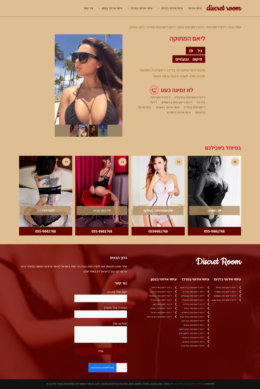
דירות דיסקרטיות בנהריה (161, 27)
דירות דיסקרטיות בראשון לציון (191, 333)
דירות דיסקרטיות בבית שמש (192, 287)
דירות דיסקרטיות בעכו (162, 304)
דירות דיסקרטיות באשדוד (225, 292)
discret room (224, 8)
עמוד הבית (235, 27)
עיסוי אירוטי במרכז (142, 8)
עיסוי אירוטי (195, 8)
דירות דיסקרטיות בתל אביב (192, 346)
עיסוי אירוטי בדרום (172, 8)
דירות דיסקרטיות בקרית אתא (159, 317)
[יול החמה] (214, 191)
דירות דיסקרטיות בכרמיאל (160, 296)
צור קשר (88, 8)
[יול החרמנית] (101, 191)
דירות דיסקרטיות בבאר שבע (224, 300)
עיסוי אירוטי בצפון (112, 8)
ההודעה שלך (119, 323)
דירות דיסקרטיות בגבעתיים (192, 296)
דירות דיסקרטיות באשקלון (225, 296)
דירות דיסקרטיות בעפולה (161, 308)
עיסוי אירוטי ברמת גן (179, 112)
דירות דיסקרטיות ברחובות (193, 337)
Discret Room (218, 262)
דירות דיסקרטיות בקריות (161, 312)
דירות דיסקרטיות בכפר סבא (192, 317)
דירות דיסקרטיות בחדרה (193, 304)
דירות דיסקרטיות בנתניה (194, 325)
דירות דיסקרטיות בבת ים (193, 292)
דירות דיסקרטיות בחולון (194, 308)
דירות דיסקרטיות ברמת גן (193, 342)
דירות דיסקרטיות (216, 27)
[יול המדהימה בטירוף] (158, 191)
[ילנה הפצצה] (45, 191)
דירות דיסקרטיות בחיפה (161, 287)
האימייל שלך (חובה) (115, 307)
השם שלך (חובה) (117, 292)
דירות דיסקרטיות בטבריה (161, 292)
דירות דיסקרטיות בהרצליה (190, 97)
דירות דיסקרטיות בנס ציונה (192, 321)
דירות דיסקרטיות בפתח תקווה (191, 329)
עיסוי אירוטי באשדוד (167, 107)
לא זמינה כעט (177, 90)
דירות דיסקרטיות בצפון (191, 27)
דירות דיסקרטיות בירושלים (176, 102)
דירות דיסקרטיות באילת (226, 287)
